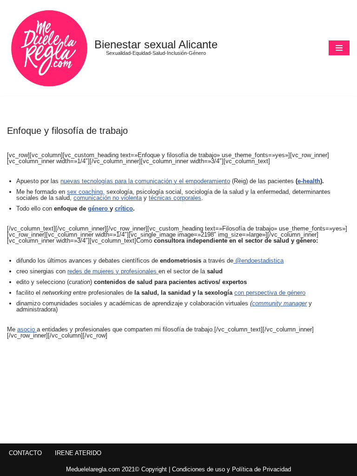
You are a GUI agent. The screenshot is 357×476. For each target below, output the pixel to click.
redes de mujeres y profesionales (113, 271)
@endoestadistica (258, 260)
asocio (27, 329)
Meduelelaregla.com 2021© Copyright (117, 469)
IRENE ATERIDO (78, 453)
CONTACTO (25, 453)
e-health (309, 181)
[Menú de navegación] (339, 48)
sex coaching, (86, 191)
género (99, 208)
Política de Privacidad (261, 469)
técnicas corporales (175, 197)
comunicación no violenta (107, 197)
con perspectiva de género (269, 292)
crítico (124, 208)
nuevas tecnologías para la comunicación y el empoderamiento (145, 181)
